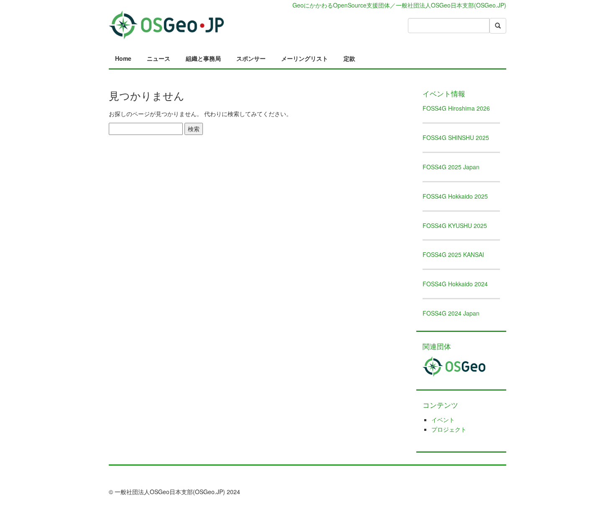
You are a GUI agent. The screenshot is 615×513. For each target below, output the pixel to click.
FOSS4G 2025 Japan (451, 167)
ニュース (158, 58)
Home (123, 58)
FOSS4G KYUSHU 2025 (455, 225)
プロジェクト (448, 429)
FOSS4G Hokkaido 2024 (455, 284)
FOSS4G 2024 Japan (451, 313)
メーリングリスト (304, 58)
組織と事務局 (203, 58)
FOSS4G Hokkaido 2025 (455, 196)
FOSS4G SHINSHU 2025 (456, 137)
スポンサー (251, 58)
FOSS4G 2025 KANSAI (453, 254)
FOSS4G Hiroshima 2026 (456, 108)
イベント (443, 419)
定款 (349, 58)
